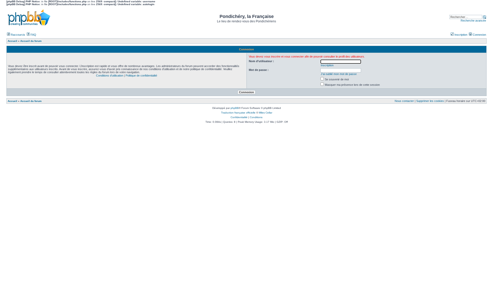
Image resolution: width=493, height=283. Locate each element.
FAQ (33, 34)
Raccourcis (17, 34)
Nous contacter (404, 100)
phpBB (235, 108)
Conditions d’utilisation (109, 75)
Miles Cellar (265, 112)
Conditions (256, 117)
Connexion (479, 34)
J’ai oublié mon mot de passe (339, 74)
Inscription (460, 34)
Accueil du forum (31, 101)
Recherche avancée (473, 20)
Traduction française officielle (238, 112)
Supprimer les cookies (430, 100)
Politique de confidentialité (141, 75)
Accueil (12, 101)
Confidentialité (239, 117)
